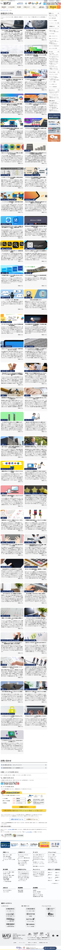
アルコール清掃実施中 (53, 86)
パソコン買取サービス (53, 84)
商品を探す (4, 7)
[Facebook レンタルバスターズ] (53, 935)
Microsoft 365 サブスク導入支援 (38, 860)
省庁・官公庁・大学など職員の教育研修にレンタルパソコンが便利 (24, 877)
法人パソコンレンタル (4, 10)
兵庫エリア (57, 875)
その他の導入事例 (7, 881)
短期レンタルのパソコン (53, 38)
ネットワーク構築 (52, 81)
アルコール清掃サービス (52, 861)
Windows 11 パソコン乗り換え (39, 872)
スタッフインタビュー (22, 880)
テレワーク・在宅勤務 (53, 20)
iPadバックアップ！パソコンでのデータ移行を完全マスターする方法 (24, 872)
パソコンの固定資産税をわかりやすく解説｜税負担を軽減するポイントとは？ (24, 873)
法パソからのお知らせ (7, 890)
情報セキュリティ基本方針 (38, 895)
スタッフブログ (6, 891)
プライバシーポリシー (37, 893)
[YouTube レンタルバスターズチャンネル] (57, 935)
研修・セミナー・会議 (7, 854)
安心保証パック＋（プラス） (38, 862)
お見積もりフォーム (32, 819)
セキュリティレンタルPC (53, 74)
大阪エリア (57, 872)
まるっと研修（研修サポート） (39, 854)
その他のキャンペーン (38, 876)
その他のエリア (55, 883)
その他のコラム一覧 (23, 879)
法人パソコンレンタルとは (23, 854)
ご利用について (26, 7)
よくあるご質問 (11, 829)
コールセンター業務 (9, 872)
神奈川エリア (50, 875)
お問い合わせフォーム (17, 819)
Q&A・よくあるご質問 (53, 48)
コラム (34, 7)
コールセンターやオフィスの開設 (9, 860)
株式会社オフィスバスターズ (30, 948)
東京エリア (50, 872)
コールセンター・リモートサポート (39, 864)
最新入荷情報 (20, 890)
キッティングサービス (52, 856)
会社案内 (34, 890)
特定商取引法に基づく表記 (38, 896)
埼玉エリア (50, 880)
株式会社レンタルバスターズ (32, 944)
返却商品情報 (20, 891)
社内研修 (6, 873)
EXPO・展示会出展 (52, 18)
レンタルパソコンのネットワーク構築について (24, 874)
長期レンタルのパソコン (53, 36)
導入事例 (19, 7)
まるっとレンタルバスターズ (38, 856)
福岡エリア (57, 880)
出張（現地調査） (6, 879)
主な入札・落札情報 (37, 891)
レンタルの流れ (11, 7)
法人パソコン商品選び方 (54, 45)
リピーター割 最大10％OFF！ (39, 873)
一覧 (58, 13)
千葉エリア (50, 877)
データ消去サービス (51, 858)
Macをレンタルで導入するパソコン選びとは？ (24, 876)
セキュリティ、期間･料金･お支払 (24, 858)
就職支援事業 (7, 877)
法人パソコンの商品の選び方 (23, 860)
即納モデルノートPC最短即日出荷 (39, 874)
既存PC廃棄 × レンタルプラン (38, 866)
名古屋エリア (57, 878)
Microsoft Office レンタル (38, 858)
